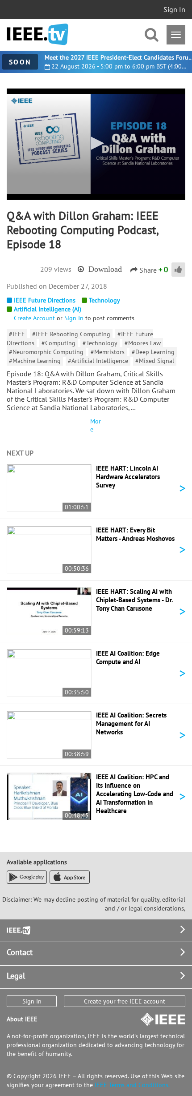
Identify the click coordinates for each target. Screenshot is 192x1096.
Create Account (34, 318)
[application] (96, 144)
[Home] (37, 34)
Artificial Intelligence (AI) (47, 309)
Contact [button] (20, 952)
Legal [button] (16, 976)
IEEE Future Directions (44, 300)
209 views (55, 269)
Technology (104, 300)
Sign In (174, 9)
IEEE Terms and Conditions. (132, 1085)
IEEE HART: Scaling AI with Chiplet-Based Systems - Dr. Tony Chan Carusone (134, 599)
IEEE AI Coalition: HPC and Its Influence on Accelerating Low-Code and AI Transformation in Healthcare (134, 794)
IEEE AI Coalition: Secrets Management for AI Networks (131, 723)
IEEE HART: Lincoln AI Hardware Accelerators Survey (128, 476)
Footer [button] (18, 929)
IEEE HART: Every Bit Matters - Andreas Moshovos (135, 534)
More (95, 425)
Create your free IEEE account (124, 1001)
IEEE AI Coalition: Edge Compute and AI (128, 657)
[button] (96, 143)
